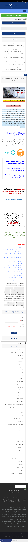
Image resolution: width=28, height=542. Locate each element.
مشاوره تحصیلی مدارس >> (13, 27)
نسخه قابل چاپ (21, 343)
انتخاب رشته (20, 361)
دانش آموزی (20, 427)
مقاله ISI (21, 433)
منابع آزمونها (21, 438)
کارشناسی (21, 464)
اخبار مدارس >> (20, 27)
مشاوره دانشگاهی (20, 390)
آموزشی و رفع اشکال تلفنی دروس (17, 473)
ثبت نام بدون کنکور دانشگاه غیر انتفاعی (15, 424)
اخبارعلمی (21, 450)
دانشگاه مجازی (20, 384)
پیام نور (21, 378)
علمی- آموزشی (20, 453)
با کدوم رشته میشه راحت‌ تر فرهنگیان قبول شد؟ (14, 69)
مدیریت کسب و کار (19, 444)
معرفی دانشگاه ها (20, 461)
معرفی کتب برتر (20, 410)
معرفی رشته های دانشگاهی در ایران (16, 407)
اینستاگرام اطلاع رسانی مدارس (13, 199)
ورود (14, 33)
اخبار (25, 74)
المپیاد (21, 370)
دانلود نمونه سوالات (19, 401)
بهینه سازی (15, 536)
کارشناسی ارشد (20, 413)
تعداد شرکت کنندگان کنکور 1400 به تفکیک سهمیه (14, 43)
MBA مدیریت (20, 430)
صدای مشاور (20, 476)
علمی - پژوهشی (20, 421)
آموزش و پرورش (20, 467)
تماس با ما (12, 1)
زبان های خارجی (20, 395)
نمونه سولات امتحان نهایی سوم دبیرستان (15, 435)
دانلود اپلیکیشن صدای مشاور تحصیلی (13, 15)
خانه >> (24, 27)
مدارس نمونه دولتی (19, 367)
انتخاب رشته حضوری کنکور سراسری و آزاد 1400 (14, 49)
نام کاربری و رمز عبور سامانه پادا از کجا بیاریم (15, 247)
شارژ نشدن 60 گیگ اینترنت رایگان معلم (15, 277)
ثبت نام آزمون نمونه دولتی (18, 415)
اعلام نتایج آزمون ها (19, 392)
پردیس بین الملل (20, 381)
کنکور (22, 358)
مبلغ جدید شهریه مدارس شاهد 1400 (16, 275)
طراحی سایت (20, 536)
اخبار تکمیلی (20, 447)
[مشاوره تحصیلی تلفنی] (25, 3)
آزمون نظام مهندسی (19, 349)
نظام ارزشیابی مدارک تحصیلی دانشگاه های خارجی (14, 404)
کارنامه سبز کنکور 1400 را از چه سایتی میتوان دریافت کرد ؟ (14, 58)
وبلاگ (22, 478)
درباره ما (22, 1)
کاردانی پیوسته (20, 372)
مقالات (21, 456)
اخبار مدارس (20, 375)
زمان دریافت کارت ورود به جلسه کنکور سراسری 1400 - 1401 (14, 61)
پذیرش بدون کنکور (19, 387)
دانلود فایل (21, 470)
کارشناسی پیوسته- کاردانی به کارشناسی (16, 352)
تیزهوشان (21, 364)
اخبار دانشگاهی (20, 441)
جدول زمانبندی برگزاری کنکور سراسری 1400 (15, 64)
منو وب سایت (14, 23)
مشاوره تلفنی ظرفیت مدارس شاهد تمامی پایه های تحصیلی (12, 265)
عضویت (17, 1)
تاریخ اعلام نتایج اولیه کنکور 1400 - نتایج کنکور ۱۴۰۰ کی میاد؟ (14, 46)
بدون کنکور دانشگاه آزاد (18, 418)
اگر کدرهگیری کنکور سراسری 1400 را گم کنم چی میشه (13, 51)
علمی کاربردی (20, 355)
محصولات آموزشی (19, 398)
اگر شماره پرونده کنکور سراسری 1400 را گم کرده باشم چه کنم (14, 54)
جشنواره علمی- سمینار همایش (17, 458)
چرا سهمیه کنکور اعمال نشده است (17, 67)
